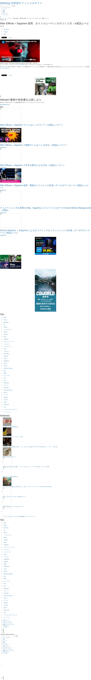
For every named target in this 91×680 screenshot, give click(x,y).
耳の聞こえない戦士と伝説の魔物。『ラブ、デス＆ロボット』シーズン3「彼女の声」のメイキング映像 (26, 466)
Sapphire (2, 66)
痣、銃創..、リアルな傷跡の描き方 (10, 426)
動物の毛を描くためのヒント (9, 456)
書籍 (4, 12)
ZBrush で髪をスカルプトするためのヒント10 (13, 506)
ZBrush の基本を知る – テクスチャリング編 (12, 436)
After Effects (8, 66)
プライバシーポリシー (8, 623)
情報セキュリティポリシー (9, 624)
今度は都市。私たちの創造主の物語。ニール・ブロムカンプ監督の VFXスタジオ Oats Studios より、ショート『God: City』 (30, 446)
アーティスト (6, 14)
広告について (6, 620)
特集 (4, 10)
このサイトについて (7, 621)
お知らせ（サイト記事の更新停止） (11, 476)
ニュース (5, 9)
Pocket (10, 37)
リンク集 (5, 627)
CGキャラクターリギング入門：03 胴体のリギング (14, 496)
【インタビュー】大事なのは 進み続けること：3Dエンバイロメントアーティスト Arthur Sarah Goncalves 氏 (27, 486)
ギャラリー (5, 13)
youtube (5, 68)
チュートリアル (6, 7)
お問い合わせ (6, 625)
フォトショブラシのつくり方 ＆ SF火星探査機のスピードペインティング (19, 516)
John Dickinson (21, 64)
